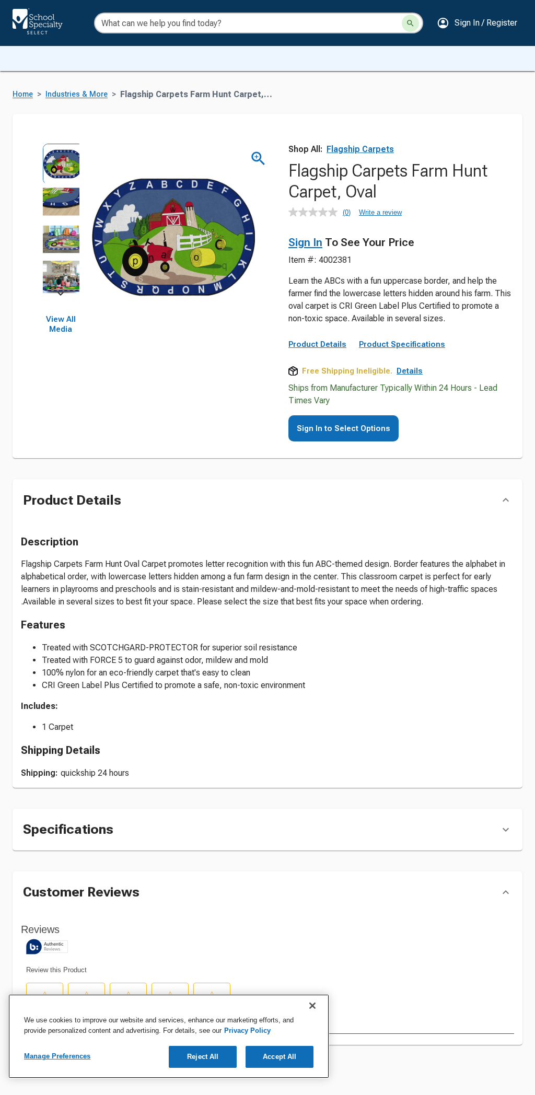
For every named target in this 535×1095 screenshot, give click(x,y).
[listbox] (60, 218)
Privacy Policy (247, 1030)
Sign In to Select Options (343, 428)
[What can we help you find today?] (410, 23)
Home (23, 94)
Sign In (305, 242)
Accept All (279, 1057)
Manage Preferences (57, 1056)
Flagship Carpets (360, 149)
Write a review (380, 212)
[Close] (312, 1005)
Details (410, 371)
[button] (477, 23)
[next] (60, 295)
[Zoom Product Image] (258, 158)
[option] (60, 162)
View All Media (61, 324)
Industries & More (76, 94)
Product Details (317, 344)
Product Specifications (402, 344)
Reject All (202, 1057)
